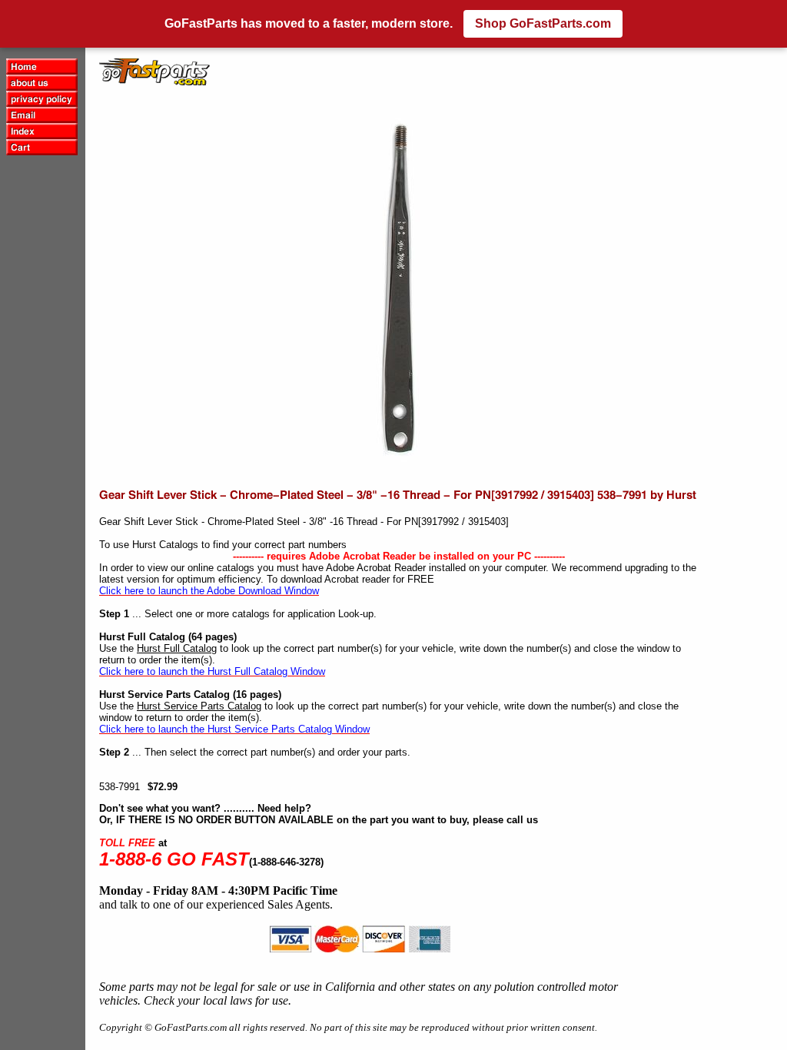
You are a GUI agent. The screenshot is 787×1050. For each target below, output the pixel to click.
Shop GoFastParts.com (543, 23)
